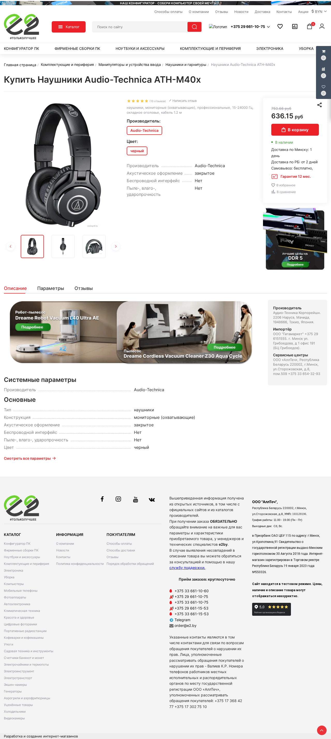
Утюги (8, 644)
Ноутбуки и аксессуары (140, 48)
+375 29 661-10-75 (191, 596)
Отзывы (112, 557)
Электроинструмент (19, 671)
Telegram (182, 620)
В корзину (298, 129)
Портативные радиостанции (25, 631)
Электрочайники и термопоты (26, 664)
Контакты (63, 557)
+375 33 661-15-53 (192, 614)
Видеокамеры (14, 718)
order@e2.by (186, 625)
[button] (319, 11)
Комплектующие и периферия (210, 48)
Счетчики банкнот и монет (24, 658)
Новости (62, 550)
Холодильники (15, 711)
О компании (65, 543)
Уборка (306, 48)
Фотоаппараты (15, 597)
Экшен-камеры (15, 685)
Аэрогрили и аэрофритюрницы (27, 698)
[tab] (18, 288)
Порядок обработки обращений (130, 564)
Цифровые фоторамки (20, 624)
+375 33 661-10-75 (191, 602)
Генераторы (13, 691)
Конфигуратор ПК (21, 48)
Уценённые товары (18, 705)
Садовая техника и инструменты (28, 651)
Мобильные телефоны (20, 590)
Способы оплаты (119, 543)
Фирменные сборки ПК (77, 48)
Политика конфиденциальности (80, 564)
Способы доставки (121, 550)
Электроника (269, 48)
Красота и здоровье (19, 617)
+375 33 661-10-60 (192, 591)
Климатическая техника (22, 611)
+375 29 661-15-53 (191, 608)
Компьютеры (14, 584)
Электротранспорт (18, 678)
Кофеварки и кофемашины (24, 638)
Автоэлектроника (17, 604)
